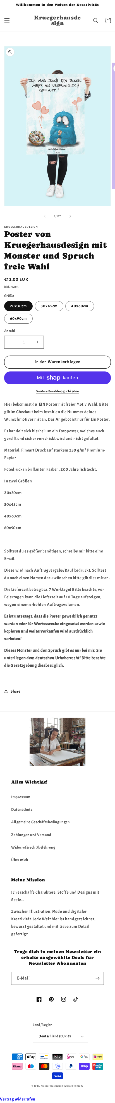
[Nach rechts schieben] (70, 216)
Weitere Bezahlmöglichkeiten (57, 391)
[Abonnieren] (97, 978)
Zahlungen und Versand (31, 834)
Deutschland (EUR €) (55, 1036)
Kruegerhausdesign (51, 1085)
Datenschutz (22, 809)
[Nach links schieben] (45, 216)
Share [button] (15, 691)
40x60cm (79, 306)
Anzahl (9, 331)
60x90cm (18, 318)
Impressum (20, 797)
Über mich (19, 859)
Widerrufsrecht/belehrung (33, 847)
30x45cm (49, 306)
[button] (7, 20)
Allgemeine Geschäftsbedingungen (40, 822)
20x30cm (18, 306)
